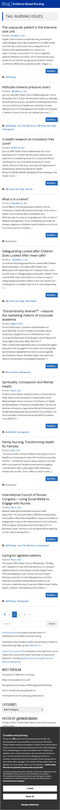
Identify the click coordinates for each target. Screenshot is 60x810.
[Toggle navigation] (54, 4)
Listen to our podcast (12, 651)
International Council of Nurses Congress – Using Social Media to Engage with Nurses (25, 499)
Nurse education (12, 372)
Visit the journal (9, 632)
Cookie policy (50, 765)
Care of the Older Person (26, 126)
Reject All (30, 797)
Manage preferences (30, 805)
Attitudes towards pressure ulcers (26, 87)
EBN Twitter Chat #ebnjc (46, 126)
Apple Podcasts (28, 658)
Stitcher (6, 662)
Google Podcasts (44, 658)
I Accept (30, 788)
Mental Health (31, 301)
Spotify (17, 662)
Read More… (51, 71)
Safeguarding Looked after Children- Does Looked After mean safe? (28, 253)
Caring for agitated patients (21, 555)
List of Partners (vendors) (13, 781)
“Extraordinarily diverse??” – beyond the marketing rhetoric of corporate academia (27, 315)
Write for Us (35, 645)
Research (29, 189)
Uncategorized (8, 129)
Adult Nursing (11, 77)
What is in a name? (15, 199)
